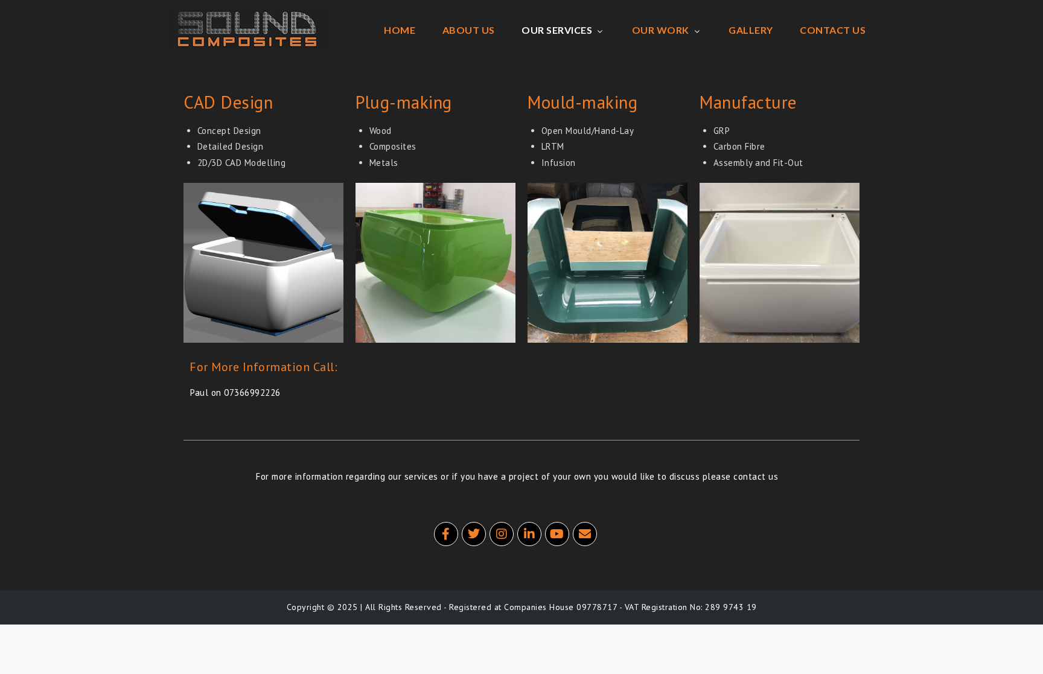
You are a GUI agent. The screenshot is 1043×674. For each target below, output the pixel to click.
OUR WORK (660, 30)
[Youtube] (557, 534)
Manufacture (748, 102)
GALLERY (751, 30)
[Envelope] (585, 534)
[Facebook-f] (446, 534)
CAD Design (228, 102)
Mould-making (582, 102)
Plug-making (404, 102)
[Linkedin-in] (529, 534)
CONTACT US (833, 30)
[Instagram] (502, 534)
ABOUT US (468, 30)
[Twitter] (474, 534)
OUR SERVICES (557, 30)
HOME (399, 30)
